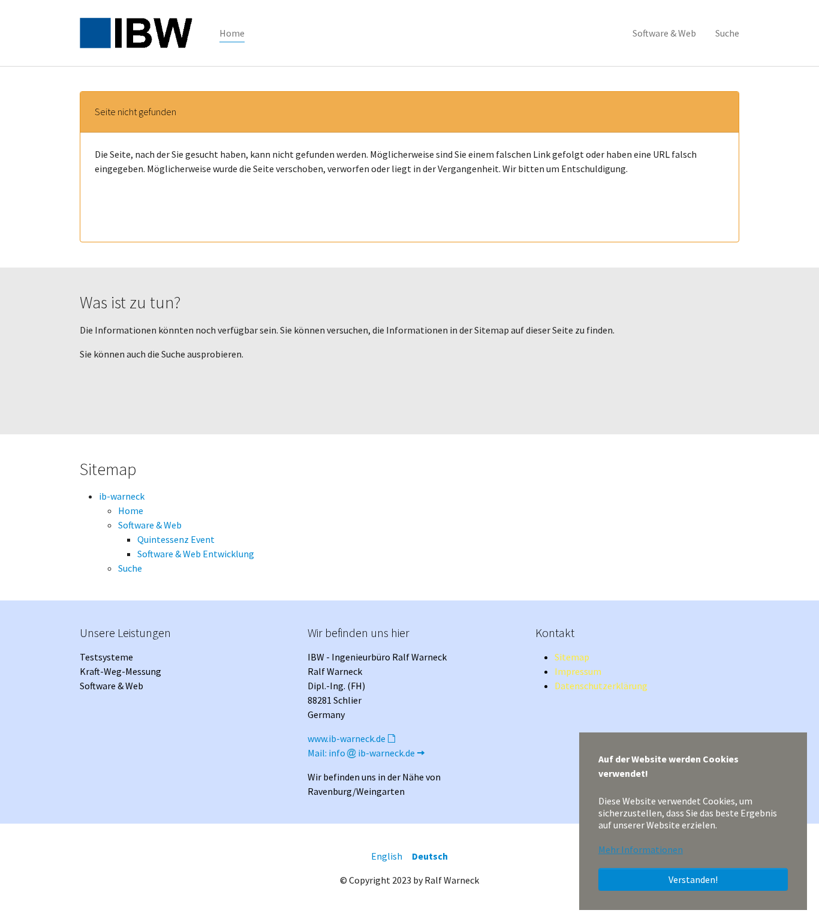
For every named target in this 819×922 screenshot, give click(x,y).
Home (130, 510)
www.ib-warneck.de (347, 738)
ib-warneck (121, 496)
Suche (130, 568)
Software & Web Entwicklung (195, 554)
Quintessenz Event (176, 539)
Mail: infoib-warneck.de (361, 753)
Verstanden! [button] (693, 879)
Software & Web (150, 525)
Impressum (578, 671)
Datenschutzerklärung (601, 686)
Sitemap (572, 657)
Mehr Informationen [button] (640, 849)
